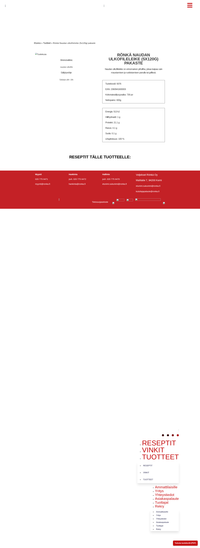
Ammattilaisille (166, 487)
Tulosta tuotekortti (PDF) (185, 543)
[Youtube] (168, 435)
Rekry (159, 506)
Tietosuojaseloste (100, 202)
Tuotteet (47, 43)
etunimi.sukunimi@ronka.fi (114, 184)
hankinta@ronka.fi (77, 184)
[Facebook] (163, 435)
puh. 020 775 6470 (111, 179)
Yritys (159, 491)
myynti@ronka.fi (42, 184)
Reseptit (159, 443)
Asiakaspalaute (167, 499)
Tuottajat (161, 502)
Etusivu (37, 43)
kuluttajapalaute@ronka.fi (147, 191)
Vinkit (153, 450)
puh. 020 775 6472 (77, 179)
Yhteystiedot (164, 495)
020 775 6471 (41, 179)
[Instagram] (173, 435)
